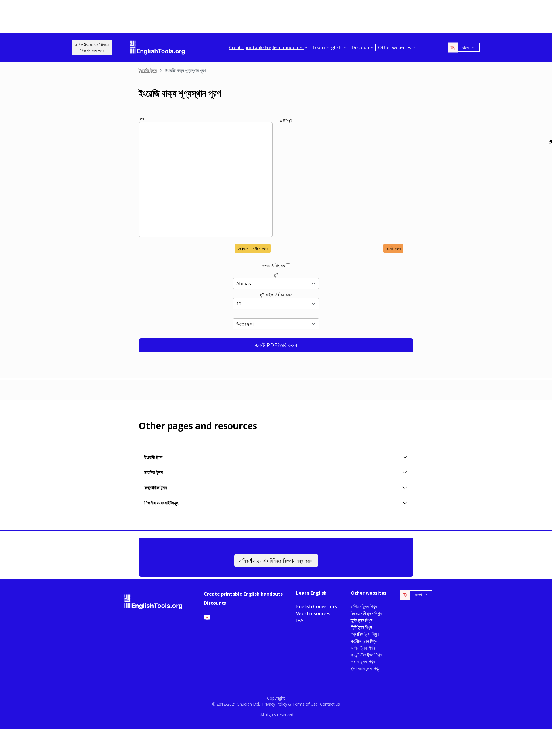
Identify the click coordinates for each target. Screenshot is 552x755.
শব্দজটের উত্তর (273, 265)
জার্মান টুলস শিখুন (363, 648)
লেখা (142, 118)
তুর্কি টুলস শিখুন (361, 620)
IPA (299, 620)
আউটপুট (285, 121)
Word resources (313, 613)
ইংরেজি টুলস (147, 70)
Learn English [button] (328, 47)
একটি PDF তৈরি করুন (276, 345)
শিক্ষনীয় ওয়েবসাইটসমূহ (161, 503)
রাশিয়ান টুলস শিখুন (364, 606)
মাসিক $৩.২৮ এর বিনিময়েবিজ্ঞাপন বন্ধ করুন (92, 47)
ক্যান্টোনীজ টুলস (155, 487)
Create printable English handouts (243, 594)
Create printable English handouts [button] (266, 47)
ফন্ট (276, 274)
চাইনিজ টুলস (153, 472)
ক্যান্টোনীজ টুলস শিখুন (366, 655)
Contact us (330, 704)
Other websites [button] (394, 47)
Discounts (362, 47)
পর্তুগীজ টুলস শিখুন (364, 641)
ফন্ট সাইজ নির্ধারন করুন (276, 295)
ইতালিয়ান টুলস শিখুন (365, 668)
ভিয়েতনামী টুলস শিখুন (366, 613)
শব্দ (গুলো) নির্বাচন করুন (252, 248)
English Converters (316, 606)
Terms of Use (305, 704)
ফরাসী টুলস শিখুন (363, 661)
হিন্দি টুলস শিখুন (361, 627)
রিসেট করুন (393, 248)
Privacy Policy (274, 704)
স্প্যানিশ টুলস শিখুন (365, 634)
